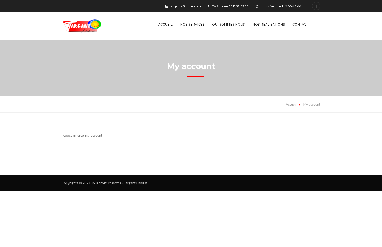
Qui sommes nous (228, 25)
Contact (300, 25)
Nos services (192, 25)
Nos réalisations (268, 25)
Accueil (165, 25)
